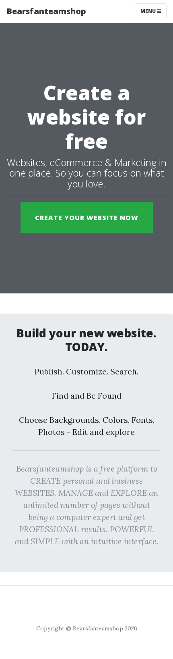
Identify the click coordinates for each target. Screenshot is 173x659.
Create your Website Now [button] (86, 217)
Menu (148, 11)
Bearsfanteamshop (46, 11)
